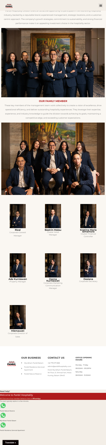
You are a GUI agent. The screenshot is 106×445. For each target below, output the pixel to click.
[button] (101, 5)
